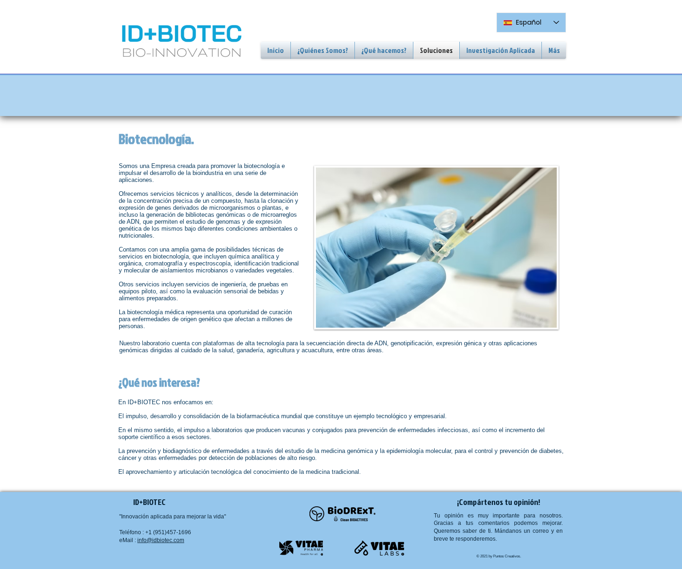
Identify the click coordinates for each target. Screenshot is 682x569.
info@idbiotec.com (160, 540)
